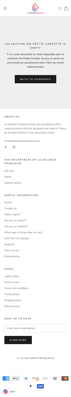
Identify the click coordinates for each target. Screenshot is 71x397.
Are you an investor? (16, 226)
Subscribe (18, 340)
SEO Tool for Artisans (16, 238)
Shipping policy (13, 300)
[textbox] (9, 391)
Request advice (12, 183)
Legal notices (11, 276)
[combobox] (9, 391)
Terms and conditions (16, 288)
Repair (7, 177)
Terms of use (11, 250)
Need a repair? (12, 214)
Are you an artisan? (15, 220)
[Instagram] (14, 147)
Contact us (10, 208)
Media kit (9, 244)
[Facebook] (5, 147)
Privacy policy (12, 294)
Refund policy (12, 256)
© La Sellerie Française (35, 358)
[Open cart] (66, 8)
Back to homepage (35, 79)
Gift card (9, 171)
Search (8, 202)
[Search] (59, 8)
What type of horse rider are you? (23, 232)
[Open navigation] (5, 8)
